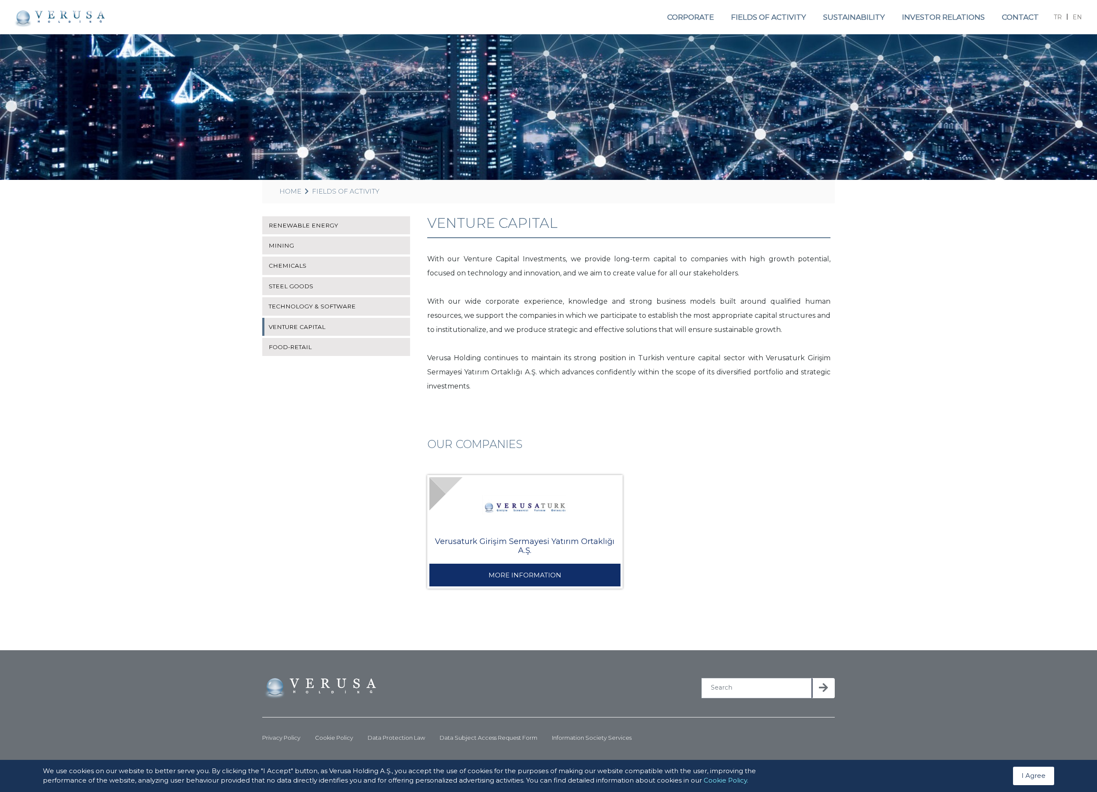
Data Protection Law (396, 738)
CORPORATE (690, 17)
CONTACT (1020, 17)
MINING (281, 245)
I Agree (1034, 775)
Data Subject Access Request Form (488, 738)
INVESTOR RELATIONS (943, 17)
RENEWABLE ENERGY (303, 225)
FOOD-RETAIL (290, 347)
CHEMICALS (287, 265)
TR (1058, 17)
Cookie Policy (334, 738)
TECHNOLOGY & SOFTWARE (312, 306)
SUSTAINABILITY (854, 17)
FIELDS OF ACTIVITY (768, 17)
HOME (290, 191)
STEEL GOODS (291, 286)
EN (1077, 17)
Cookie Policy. (726, 781)
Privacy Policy (281, 738)
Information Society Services (592, 738)
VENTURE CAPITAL (297, 326)
